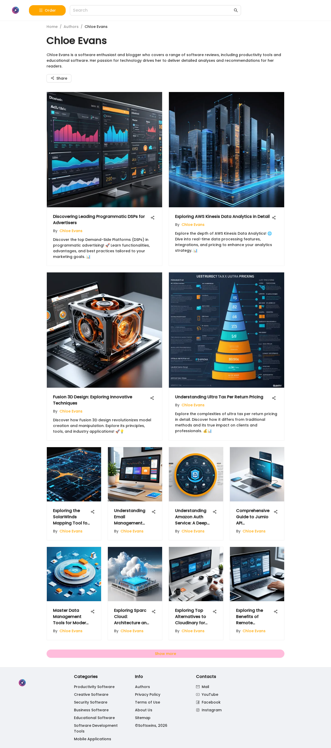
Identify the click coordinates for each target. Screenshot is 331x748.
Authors (71, 26)
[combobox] (153, 10)
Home (52, 26)
